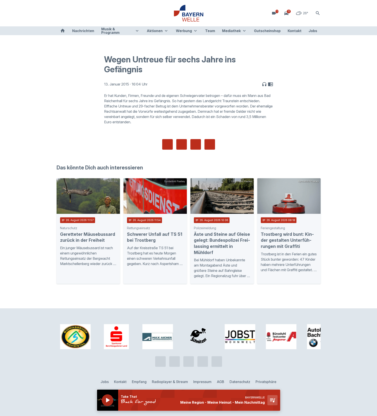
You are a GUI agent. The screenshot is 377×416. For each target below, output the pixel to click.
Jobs (313, 31)
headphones (264, 84)
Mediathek (231, 31)
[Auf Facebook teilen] (167, 144)
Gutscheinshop (267, 31)
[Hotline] (61, 13)
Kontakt (295, 31)
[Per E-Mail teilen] (209, 144)
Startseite (63, 30)
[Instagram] (87, 13)
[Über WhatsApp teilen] (195, 144)
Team (210, 31)
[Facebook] (78, 13)
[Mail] (96, 13)
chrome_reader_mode (270, 84)
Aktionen (155, 31)
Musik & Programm (110, 31)
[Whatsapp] (69, 13)
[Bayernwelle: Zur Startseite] (189, 13)
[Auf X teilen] (181, 144)
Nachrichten (83, 31)
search (317, 13)
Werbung (184, 31)
